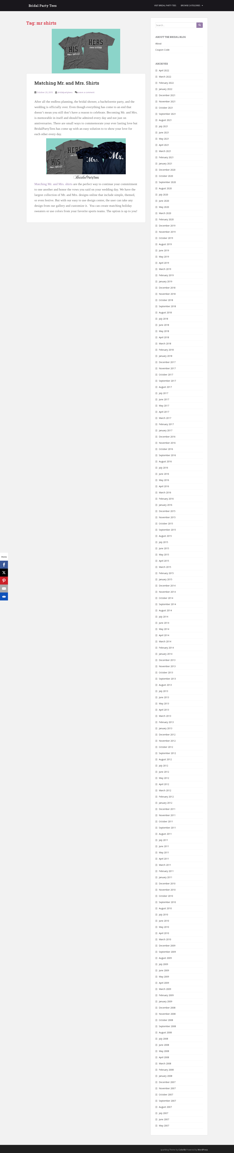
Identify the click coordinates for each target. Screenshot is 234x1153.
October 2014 (166, 597)
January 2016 (165, 504)
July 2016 (163, 467)
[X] (4, 573)
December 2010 (167, 883)
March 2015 (165, 566)
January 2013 (165, 728)
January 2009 (165, 1001)
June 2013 (164, 697)
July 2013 (163, 691)
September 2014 (167, 604)
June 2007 (164, 1119)
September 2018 (167, 306)
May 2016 (164, 480)
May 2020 (164, 206)
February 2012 (166, 796)
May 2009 (164, 976)
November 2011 (167, 815)
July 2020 (163, 194)
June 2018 (164, 324)
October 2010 (166, 895)
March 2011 (165, 864)
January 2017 (165, 430)
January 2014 (165, 653)
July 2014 (163, 616)
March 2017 (165, 418)
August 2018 (165, 312)
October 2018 (166, 300)
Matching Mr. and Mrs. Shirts (66, 83)
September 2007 (167, 1100)
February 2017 (166, 424)
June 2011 (164, 846)
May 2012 (164, 777)
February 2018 (166, 349)
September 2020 (167, 182)
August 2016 (165, 461)
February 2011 (166, 871)
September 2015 (167, 529)
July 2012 (163, 765)
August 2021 (165, 120)
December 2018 (167, 287)
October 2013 (166, 672)
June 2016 (164, 473)
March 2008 (165, 1063)
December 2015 (167, 511)
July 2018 (163, 318)
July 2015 (163, 542)
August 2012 (165, 759)
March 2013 (165, 715)
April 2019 (164, 262)
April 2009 (164, 982)
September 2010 (167, 902)
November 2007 (167, 1088)
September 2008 (167, 1026)
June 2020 (164, 200)
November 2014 (167, 591)
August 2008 (165, 1032)
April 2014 (164, 635)
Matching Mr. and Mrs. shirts (53, 184)
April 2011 (164, 858)
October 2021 (166, 107)
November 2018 (167, 293)
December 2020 (167, 169)
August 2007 (165, 1106)
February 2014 (166, 647)
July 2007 (163, 1113)
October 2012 (166, 746)
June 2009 (164, 970)
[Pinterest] (4, 581)
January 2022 (165, 89)
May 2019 (164, 256)
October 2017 (166, 374)
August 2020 (165, 188)
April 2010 (164, 933)
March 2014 (165, 641)
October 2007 (166, 1094)
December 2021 (167, 95)
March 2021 (165, 151)
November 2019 (167, 231)
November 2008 (167, 1013)
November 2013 (167, 666)
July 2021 (163, 126)
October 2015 (166, 523)
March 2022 (165, 76)
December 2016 (167, 436)
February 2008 (166, 1069)
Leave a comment (85, 92)
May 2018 (164, 331)
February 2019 (166, 275)
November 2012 (167, 740)
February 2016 (166, 498)
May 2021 (164, 138)
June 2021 (164, 132)
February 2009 (166, 995)
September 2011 (167, 827)
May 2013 (164, 703)
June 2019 (164, 250)
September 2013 (167, 678)
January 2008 (165, 1075)
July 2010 (163, 914)
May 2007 (164, 1125)
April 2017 (164, 411)
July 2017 (163, 393)
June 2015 (164, 548)
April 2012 (164, 784)
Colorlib (182, 1149)
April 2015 (164, 560)
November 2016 (167, 442)
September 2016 (167, 455)
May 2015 (164, 554)
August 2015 (165, 535)
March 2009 (165, 989)
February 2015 (166, 573)
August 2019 (165, 244)
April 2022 (164, 70)
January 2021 (165, 163)
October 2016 (166, 449)
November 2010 (167, 889)
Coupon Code (162, 49)
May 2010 (164, 926)
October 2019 (166, 238)
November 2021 (167, 101)
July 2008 (163, 1038)
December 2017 (167, 362)
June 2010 (164, 920)
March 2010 (165, 939)
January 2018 (165, 355)
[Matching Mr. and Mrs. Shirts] (86, 51)
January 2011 (165, 877)
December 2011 (167, 809)
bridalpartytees (65, 92)
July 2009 (163, 964)
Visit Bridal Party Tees (165, 5)
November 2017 (167, 368)
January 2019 (165, 281)
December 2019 (167, 225)
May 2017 (164, 405)
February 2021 (166, 157)
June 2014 (164, 622)
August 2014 (165, 610)
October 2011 (166, 821)
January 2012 (165, 802)
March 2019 (165, 269)
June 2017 (164, 399)
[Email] (4, 588)
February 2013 (166, 722)
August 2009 (165, 957)
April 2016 (164, 486)
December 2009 (167, 945)
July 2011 (163, 840)
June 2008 (164, 1044)
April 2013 (164, 709)
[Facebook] (4, 565)
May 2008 (164, 1051)
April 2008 (164, 1057)
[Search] (199, 25)
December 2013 (167, 660)
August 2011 (165, 833)
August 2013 (165, 684)
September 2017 (167, 380)
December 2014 (167, 585)
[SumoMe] (4, 596)
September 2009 (167, 951)
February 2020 (166, 219)
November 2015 (167, 517)
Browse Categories (190, 5)
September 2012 (167, 753)
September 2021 (167, 113)
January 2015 (165, 579)
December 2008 (167, 1007)
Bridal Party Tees (43, 6)
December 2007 (167, 1082)
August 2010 (165, 908)
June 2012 (164, 771)
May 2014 (164, 629)
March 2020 (165, 213)
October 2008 (166, 1020)
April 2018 (164, 337)
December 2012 (167, 734)
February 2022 (166, 82)
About (158, 43)
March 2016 (165, 492)
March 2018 (165, 343)
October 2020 (166, 175)
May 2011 (164, 852)
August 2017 (165, 386)
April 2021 (164, 144)
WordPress (203, 1149)
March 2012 (165, 790)
